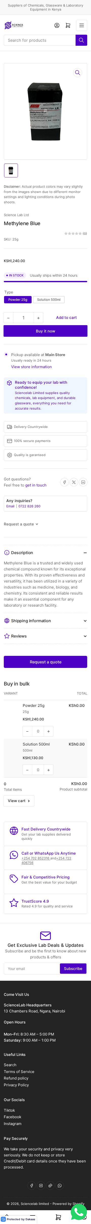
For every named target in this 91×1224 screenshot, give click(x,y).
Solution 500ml (48, 300)
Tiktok (9, 1110)
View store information (31, 366)
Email (10, 506)
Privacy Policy (16, 1085)
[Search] (81, 40)
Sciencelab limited (35, 1204)
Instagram (12, 1123)
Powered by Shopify (68, 1204)
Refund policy (16, 1078)
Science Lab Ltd (16, 215)
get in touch (36, 485)
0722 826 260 (29, 506)
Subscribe (73, 968)
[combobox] (45, 40)
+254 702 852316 (35, 858)
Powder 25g (17, 300)
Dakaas (30, 1219)
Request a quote (45, 661)
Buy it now (45, 331)
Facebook (12, 1116)
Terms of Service (19, 1071)
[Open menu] (81, 25)
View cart (17, 800)
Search (10, 1064)
